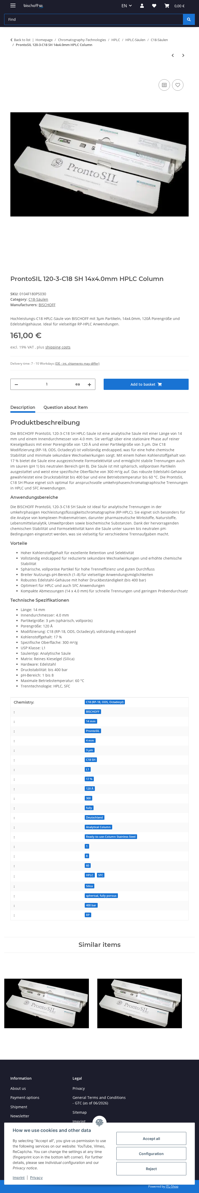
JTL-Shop (172, 1186)
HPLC (89, 875)
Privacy (36, 1177)
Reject (151, 1168)
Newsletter (19, 1115)
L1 (87, 769)
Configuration (151, 1153)
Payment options (24, 1097)
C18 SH (90, 760)
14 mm (91, 721)
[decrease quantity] (16, 384)
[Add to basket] (14, 72)
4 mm (90, 740)
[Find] (189, 19)
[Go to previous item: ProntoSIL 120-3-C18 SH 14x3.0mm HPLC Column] (172, 55)
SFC (100, 875)
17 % (89, 779)
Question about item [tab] (66, 407)
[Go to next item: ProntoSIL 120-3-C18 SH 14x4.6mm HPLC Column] (183, 55)
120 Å (89, 788)
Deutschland (94, 817)
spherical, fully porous (101, 895)
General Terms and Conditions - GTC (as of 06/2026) (99, 1100)
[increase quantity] (89, 384)
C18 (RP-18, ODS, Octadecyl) (104, 702)
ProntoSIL (93, 731)
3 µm (89, 750)
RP (88, 915)
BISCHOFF (93, 711)
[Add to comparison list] (164, 85)
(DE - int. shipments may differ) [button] (77, 363)
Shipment (18, 1106)
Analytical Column (98, 827)
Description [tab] (22, 407)
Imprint (19, 1177)
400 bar (91, 905)
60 (87, 865)
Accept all (151, 1138)
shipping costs (57, 347)
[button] (142, 6)
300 (88, 798)
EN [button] (124, 6)
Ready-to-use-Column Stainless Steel (111, 836)
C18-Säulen (38, 299)
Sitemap (80, 1112)
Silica (89, 886)
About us (18, 1088)
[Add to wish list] (177, 85)
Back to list (22, 39)
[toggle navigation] (13, 3)
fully (89, 808)
